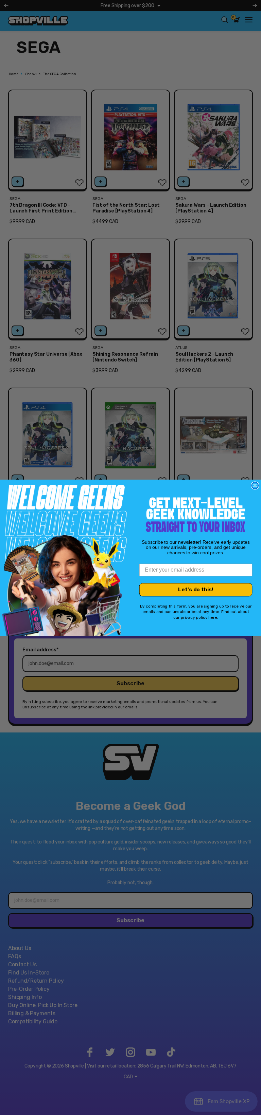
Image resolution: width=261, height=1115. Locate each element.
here (212, 617)
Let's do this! (195, 589)
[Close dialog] (254, 485)
